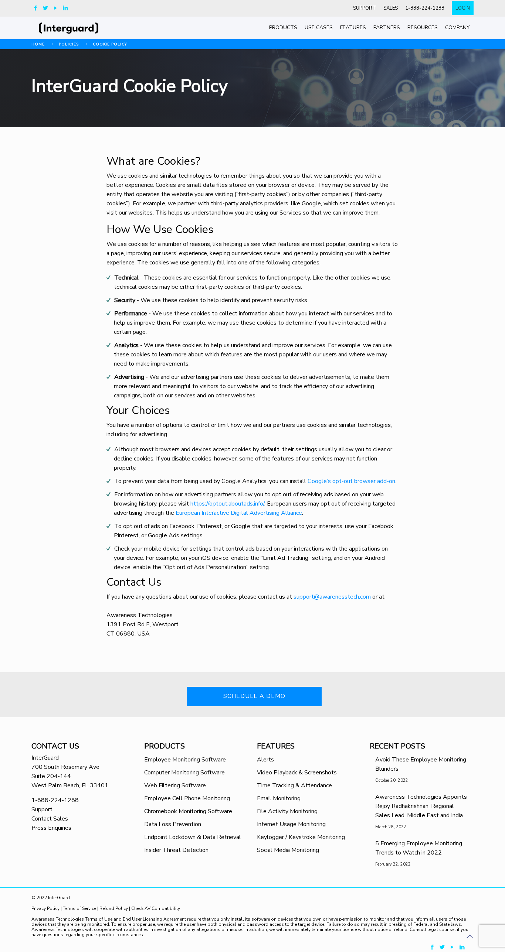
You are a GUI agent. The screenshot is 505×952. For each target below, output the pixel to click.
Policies (69, 44)
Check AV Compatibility (155, 908)
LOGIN (462, 8)
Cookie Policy (110, 44)
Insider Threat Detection (176, 850)
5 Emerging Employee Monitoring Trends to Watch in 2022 (418, 848)
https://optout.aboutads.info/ (227, 504)
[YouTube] (55, 8)
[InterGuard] (77, 28)
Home (38, 44)
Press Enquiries (51, 828)
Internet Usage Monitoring (291, 824)
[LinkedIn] (65, 8)
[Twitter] (45, 8)
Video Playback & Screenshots (297, 772)
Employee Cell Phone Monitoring (187, 798)
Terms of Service (79, 908)
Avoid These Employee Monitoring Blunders (420, 764)
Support (41, 809)
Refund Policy (113, 908)
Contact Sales (49, 819)
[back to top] (469, 937)
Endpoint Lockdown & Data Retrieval (192, 837)
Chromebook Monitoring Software (188, 811)
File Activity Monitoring (287, 811)
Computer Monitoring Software (184, 772)
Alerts (265, 760)
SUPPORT (364, 8)
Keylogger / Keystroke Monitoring (301, 837)
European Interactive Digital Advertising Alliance (239, 513)
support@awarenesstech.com (332, 597)
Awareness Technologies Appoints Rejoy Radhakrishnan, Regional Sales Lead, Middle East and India (421, 806)
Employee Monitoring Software (185, 760)
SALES (390, 8)
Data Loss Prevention (172, 824)
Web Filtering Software (175, 785)
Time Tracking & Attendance (294, 785)
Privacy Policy (46, 908)
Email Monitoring (279, 798)
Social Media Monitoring (288, 850)
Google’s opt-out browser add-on (351, 481)
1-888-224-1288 (424, 8)
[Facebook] (35, 8)
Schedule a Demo (254, 696)
